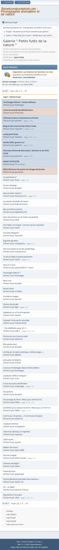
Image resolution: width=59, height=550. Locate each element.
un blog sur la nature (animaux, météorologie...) (23, 352)
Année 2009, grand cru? (13, 142)
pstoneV (18, 120)
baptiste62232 (21, 212)
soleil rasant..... (9, 439)
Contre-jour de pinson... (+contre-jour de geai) (22, 416)
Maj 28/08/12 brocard (12, 495)
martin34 (19, 235)
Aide (18, 542)
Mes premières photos (12, 209)
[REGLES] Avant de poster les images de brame (24, 169)
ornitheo (18, 291)
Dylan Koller (28, 84)
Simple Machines (36, 544)
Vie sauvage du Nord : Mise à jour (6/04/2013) (22, 399)
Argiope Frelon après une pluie (16, 320)
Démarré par (15, 97)
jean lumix (47, 35)
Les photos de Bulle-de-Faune (15, 201)
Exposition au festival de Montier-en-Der (33, 71)
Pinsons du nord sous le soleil (15, 336)
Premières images (11, 296)
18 (25, 91)
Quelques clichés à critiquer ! (15, 375)
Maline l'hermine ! (10, 447)
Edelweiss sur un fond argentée (16, 312)
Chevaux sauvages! (11, 463)
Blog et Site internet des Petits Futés (19, 126)
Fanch (17, 228)
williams (18, 355)
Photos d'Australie (10, 304)
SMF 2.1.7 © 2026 (23, 544)
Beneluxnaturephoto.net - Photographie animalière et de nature (20, 11)
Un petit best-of (9, 177)
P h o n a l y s (20, 164)
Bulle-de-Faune (21, 204)
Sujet (5, 97)
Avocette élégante (11, 233)
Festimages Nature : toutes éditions (19, 102)
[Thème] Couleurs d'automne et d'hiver (21, 118)
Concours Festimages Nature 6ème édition (21, 368)
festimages (19, 105)
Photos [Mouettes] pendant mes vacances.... (21, 479)
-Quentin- (19, 129)
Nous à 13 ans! (9, 265)
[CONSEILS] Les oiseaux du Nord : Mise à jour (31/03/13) (26, 407)
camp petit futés (10, 134)
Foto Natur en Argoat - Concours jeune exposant (23, 225)
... (23, 91)
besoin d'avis (8, 288)
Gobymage (19, 386)
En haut (5, 503)
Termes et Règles (27, 542)
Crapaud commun (10, 424)
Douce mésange (10, 185)
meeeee (18, 137)
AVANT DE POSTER (11, 161)
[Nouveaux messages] (7, 75)
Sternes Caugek (9, 455)
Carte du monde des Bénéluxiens (18, 110)
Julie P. (17, 331)
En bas (5, 91)
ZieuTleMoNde (29, 77)
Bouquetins (8, 391)
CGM (17, 497)
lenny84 (18, 188)
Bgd (16, 307)
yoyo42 (18, 442)
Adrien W (19, 339)
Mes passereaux (10, 344)
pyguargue (19, 474)
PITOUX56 (19, 113)
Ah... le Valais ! (9, 487)
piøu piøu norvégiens (12, 360)
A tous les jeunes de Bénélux (15, 383)
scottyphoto (20, 243)
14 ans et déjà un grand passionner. (18, 257)
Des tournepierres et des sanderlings (19, 249)
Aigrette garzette (10, 241)
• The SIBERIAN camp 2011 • (15, 328)
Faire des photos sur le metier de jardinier (21, 217)
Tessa (17, 180)
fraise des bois (9, 471)
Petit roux (7, 280)
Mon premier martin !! (12, 193)
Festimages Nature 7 (12, 273)
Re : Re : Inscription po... (11, 84)
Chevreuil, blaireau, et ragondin (16, 431)
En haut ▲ (39, 542)
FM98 (17, 402)
